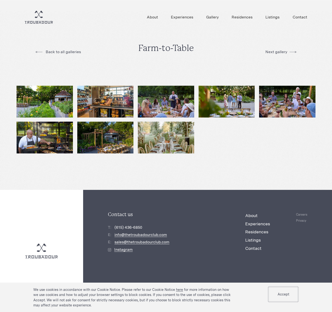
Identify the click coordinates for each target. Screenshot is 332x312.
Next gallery (276, 52)
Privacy (301, 220)
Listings (272, 17)
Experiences (182, 17)
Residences (242, 17)
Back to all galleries (63, 52)
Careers (301, 214)
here (179, 289)
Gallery (212, 17)
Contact (300, 17)
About (152, 17)
